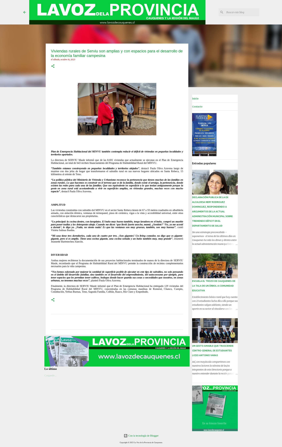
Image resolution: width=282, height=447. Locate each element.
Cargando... (50, 375)
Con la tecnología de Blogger (143, 435)
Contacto (197, 106)
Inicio (195, 98)
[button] (53, 66)
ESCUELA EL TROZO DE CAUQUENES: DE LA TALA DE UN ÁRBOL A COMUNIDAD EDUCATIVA (213, 286)
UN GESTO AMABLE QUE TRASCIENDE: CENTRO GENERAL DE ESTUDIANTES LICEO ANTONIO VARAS (213, 351)
